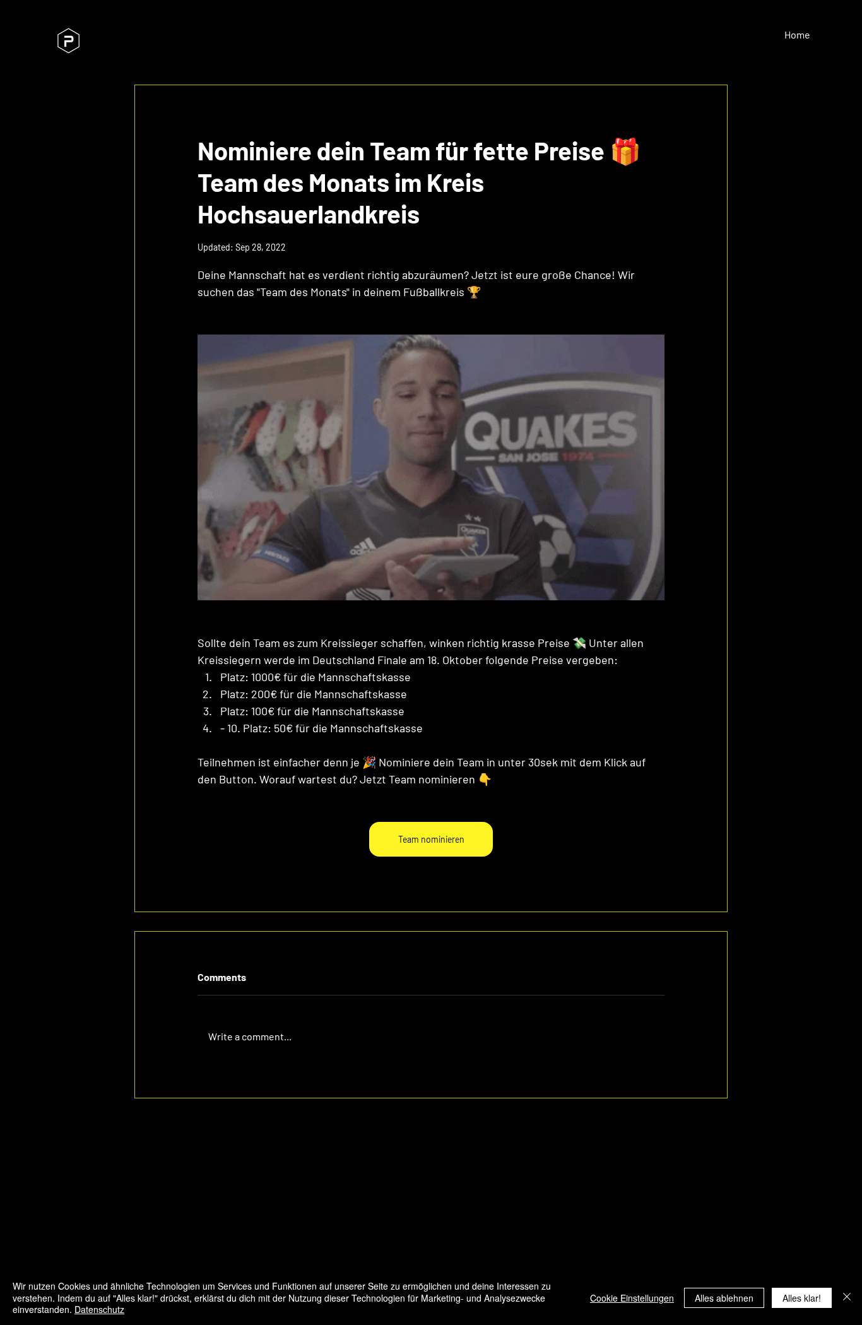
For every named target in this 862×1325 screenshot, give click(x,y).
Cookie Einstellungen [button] (632, 1298)
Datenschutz (99, 1309)
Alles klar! (801, 1298)
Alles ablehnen (724, 1298)
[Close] (846, 1297)
